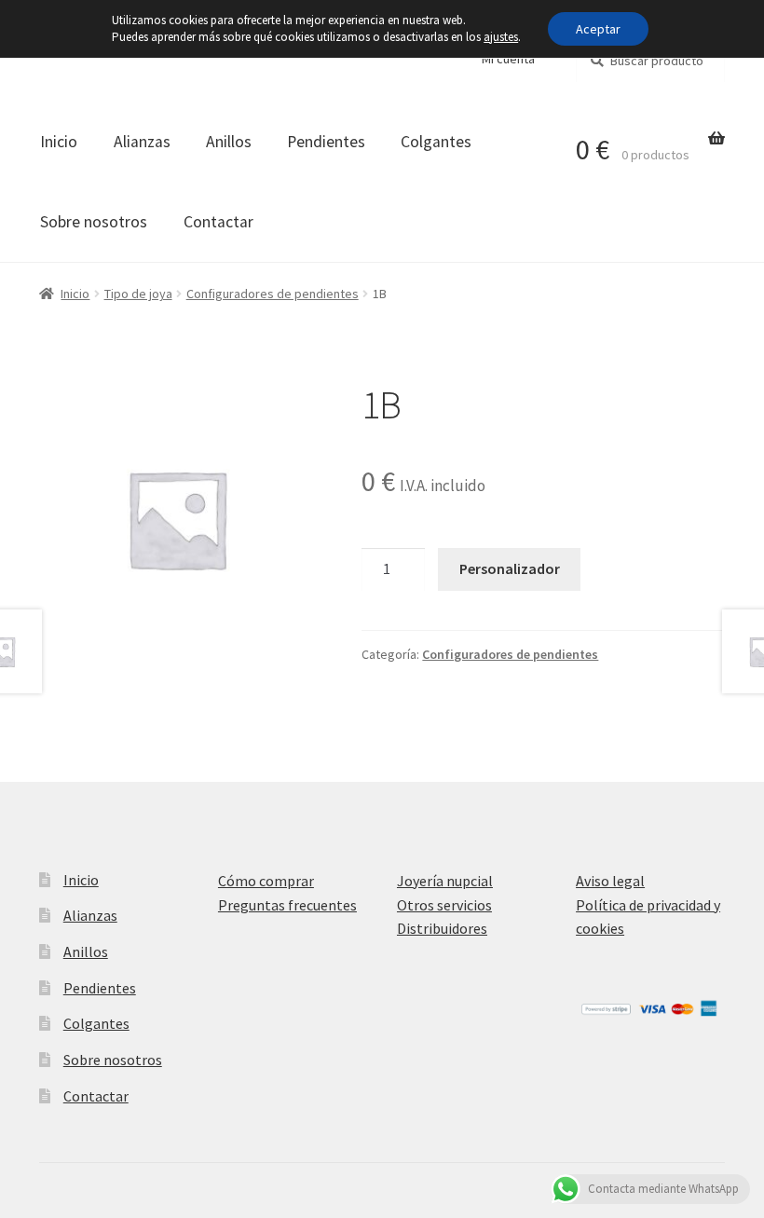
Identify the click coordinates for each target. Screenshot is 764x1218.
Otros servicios (444, 905)
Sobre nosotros (93, 222)
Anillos (229, 141)
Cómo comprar (266, 880)
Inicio (58, 141)
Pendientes (326, 141)
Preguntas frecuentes (287, 905)
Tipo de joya (138, 293)
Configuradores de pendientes (272, 293)
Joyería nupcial (445, 880)
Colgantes (436, 141)
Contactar (218, 222)
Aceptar (598, 29)
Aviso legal (610, 880)
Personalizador (509, 568)
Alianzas (142, 141)
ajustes (501, 37)
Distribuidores (442, 928)
